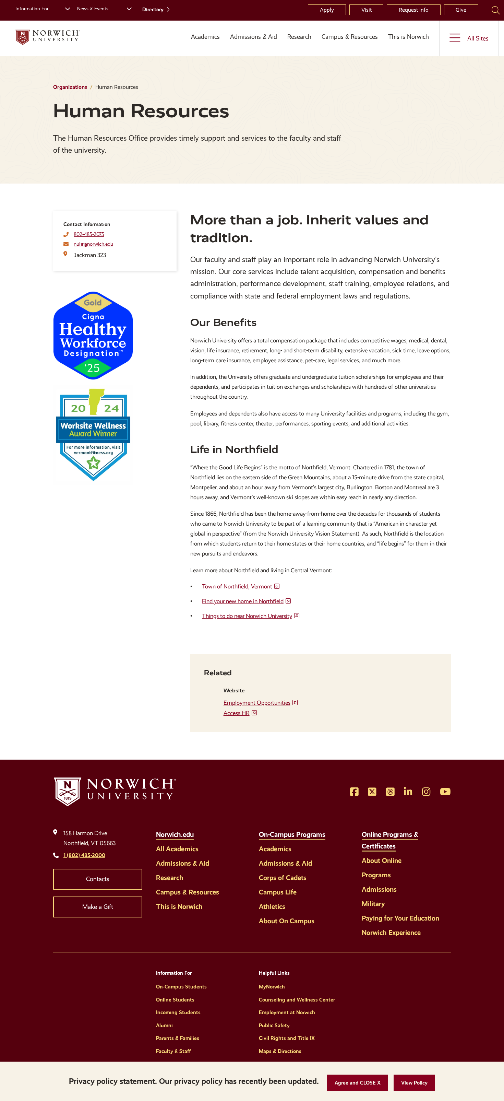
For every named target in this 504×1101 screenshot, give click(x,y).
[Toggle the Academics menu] (203, 45)
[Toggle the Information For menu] (65, 8)
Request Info (414, 10)
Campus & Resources (350, 36)
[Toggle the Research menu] (299, 45)
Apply (327, 10)
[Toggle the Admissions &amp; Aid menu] (254, 45)
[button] (357, 1083)
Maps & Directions (280, 1051)
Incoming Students (178, 1012)
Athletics (272, 906)
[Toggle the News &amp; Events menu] (126, 8)
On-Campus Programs (292, 834)
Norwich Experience (391, 932)
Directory (153, 10)
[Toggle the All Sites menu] (469, 38)
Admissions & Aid (253, 36)
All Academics (177, 849)
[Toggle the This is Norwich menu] (411, 45)
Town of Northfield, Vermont (237, 586)
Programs (376, 875)
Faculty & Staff (173, 1051)
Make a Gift (97, 906)
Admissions (379, 889)
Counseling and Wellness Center (297, 1000)
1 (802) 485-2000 (84, 855)
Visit (366, 10)
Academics (205, 36)
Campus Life (278, 892)
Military (373, 904)
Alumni (164, 1025)
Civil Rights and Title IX (287, 1038)
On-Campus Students (181, 987)
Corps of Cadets (283, 878)
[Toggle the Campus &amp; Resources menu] (350, 45)
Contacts (97, 879)
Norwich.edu (175, 834)
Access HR (237, 713)
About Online (381, 860)
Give (461, 10)
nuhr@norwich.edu (93, 244)
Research (299, 36)
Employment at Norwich (287, 1012)
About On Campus (286, 921)
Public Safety (274, 1025)
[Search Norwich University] (496, 10)
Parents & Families (177, 1038)
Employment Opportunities (257, 703)
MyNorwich (272, 987)
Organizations (70, 87)
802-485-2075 (89, 234)
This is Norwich (408, 36)
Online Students (175, 1000)
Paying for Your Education (400, 918)
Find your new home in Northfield (243, 601)
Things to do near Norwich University (247, 616)
